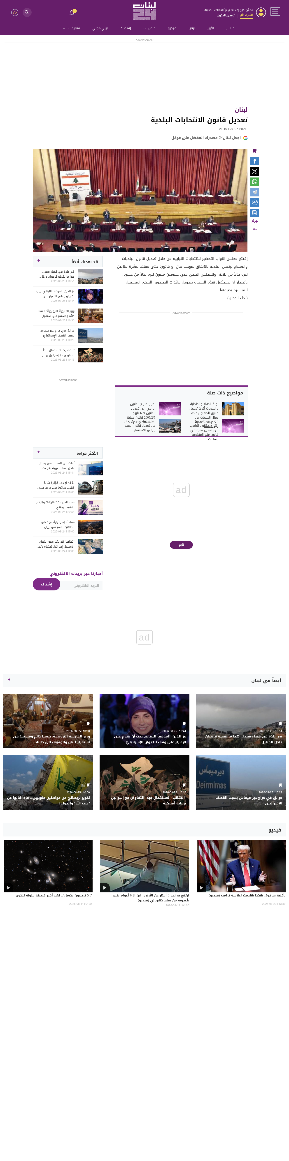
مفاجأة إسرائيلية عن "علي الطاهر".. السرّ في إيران (58, 525)
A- (255, 230)
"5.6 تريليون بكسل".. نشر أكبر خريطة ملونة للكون (54, 895)
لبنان (192, 28)
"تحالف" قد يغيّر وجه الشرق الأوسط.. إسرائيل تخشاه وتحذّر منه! (55, 544)
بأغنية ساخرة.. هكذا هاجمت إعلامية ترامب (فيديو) (247, 895)
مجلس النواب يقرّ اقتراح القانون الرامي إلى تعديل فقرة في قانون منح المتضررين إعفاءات (204, 430)
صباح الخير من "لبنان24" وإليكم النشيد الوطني (55, 505)
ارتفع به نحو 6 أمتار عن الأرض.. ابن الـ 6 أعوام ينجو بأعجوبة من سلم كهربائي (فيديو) (151, 898)
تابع (181, 545)
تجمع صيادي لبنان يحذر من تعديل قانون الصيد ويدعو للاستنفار (139, 426)
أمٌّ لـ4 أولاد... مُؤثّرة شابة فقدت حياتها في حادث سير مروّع (57, 485)
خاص (152, 28)
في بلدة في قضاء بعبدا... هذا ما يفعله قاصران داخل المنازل (58, 274)
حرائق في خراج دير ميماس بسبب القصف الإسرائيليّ (57, 333)
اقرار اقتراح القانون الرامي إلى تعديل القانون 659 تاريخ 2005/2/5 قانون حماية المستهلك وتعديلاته (141, 413)
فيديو (172, 28)
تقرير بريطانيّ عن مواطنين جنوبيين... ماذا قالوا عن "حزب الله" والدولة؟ (48, 800)
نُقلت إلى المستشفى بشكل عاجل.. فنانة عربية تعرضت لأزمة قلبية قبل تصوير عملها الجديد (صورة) (56, 466)
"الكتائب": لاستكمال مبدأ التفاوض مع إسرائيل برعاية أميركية (58, 353)
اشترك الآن (246, 14)
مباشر (230, 28)
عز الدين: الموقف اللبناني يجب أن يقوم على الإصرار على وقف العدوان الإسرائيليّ (55, 294)
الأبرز (210, 28)
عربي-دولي (100, 28)
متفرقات (74, 28)
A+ (255, 221)
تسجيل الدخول (225, 15)
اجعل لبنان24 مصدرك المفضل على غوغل (206, 137)
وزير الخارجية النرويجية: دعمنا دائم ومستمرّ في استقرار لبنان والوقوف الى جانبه (56, 313)
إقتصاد (126, 28)
